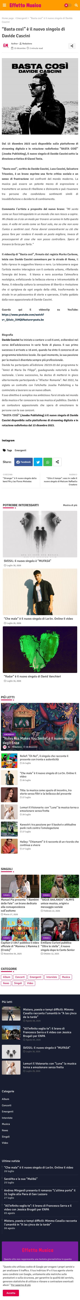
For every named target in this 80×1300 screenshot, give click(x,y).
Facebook (26, 462)
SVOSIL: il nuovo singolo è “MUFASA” (27, 561)
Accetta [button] (11, 1293)
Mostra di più (70, 505)
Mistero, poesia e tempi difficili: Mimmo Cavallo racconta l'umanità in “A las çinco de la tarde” (49, 1013)
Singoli (18, 983)
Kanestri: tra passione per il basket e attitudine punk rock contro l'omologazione (48, 826)
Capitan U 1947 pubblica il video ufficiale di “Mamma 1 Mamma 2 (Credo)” (20, 946)
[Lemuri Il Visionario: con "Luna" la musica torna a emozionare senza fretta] (9, 811)
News (6, 983)
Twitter (38, 462)
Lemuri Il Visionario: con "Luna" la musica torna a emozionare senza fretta (49, 809)
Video (30, 983)
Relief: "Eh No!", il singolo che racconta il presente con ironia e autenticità (44, 757)
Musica (66, 977)
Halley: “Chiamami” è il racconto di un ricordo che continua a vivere (49, 843)
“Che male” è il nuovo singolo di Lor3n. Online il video (38, 618)
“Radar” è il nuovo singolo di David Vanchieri (32, 676)
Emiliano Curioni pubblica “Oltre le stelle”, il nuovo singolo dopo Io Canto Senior (58, 946)
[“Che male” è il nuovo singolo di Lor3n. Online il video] (9, 777)
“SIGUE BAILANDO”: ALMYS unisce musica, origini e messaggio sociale (57, 903)
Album (6, 977)
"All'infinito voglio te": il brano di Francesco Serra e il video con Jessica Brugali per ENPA (47, 1032)
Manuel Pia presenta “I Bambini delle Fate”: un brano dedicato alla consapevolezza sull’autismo (20, 905)
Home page (8, 18)
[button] (76, 5)
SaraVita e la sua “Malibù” (21, 1179)
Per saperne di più (21, 1285)
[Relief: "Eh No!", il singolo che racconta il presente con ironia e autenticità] (9, 760)
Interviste (51, 977)
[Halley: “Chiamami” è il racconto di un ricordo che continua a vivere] (9, 846)
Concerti (20, 977)
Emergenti (21, 18)
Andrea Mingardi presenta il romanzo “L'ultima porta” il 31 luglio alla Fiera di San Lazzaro (40, 1192)
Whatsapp (47, 462)
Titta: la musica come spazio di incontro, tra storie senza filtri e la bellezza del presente (46, 792)
